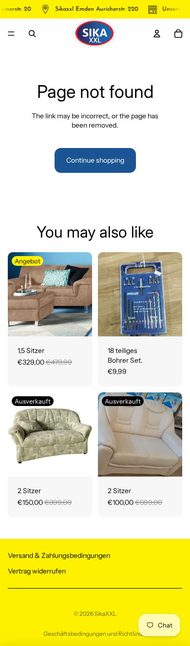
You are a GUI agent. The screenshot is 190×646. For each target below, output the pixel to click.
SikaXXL (105, 613)
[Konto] (157, 33)
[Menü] (11, 33)
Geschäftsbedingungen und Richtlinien (95, 633)
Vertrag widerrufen (37, 571)
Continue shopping (95, 160)
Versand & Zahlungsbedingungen (59, 555)
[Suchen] (32, 33)
